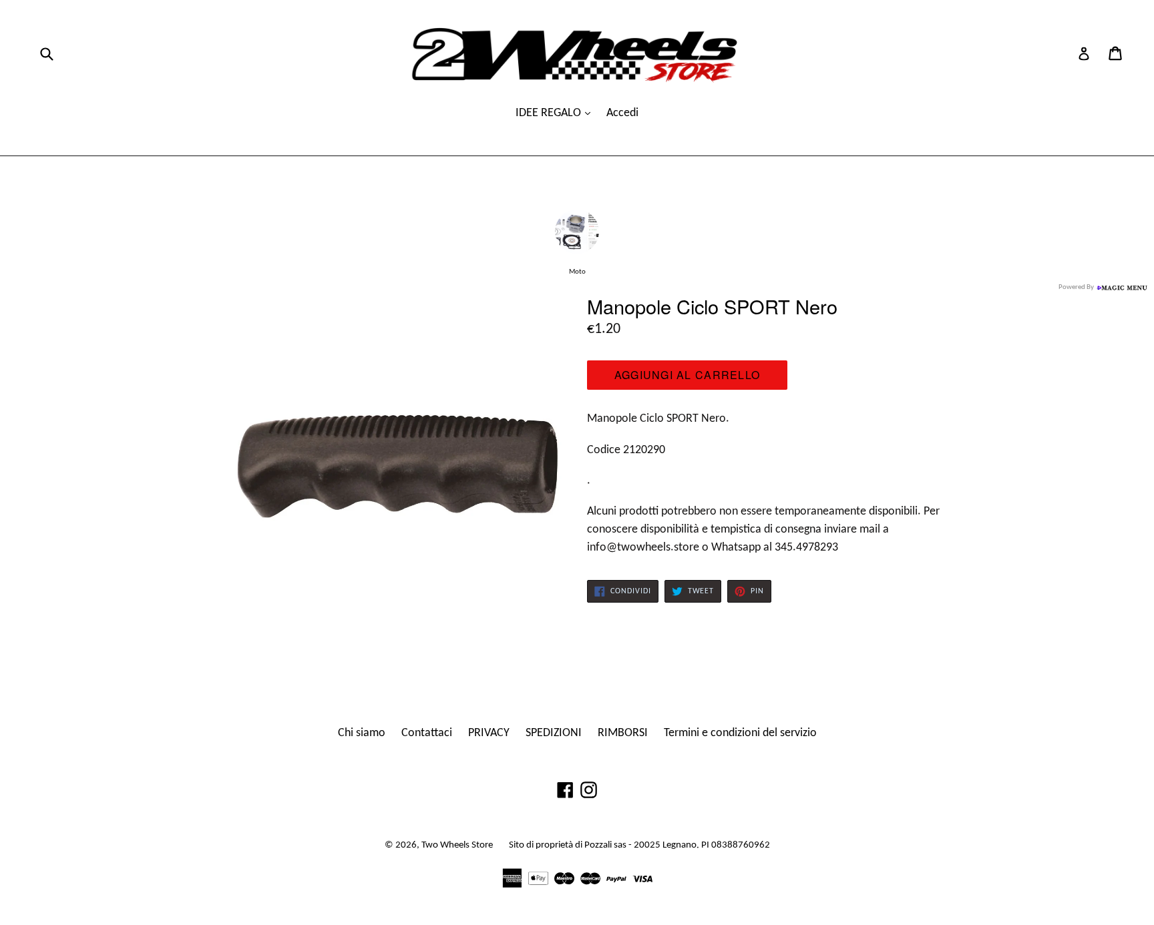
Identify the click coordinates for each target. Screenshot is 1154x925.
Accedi (622, 113)
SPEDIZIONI (554, 733)
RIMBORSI (623, 733)
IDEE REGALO (550, 113)
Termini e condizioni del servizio (740, 733)
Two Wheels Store (457, 845)
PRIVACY (489, 733)
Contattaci (426, 733)
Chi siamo (361, 733)
